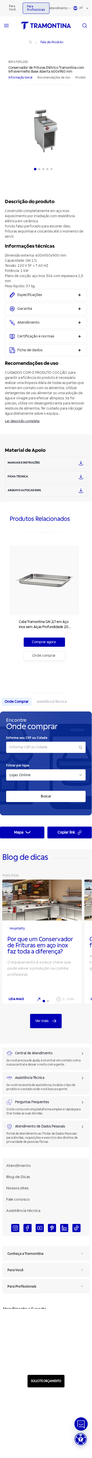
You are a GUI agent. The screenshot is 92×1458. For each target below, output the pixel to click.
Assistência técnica (23, 1210)
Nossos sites (17, 1188)
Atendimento (58, 8)
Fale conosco (18, 1199)
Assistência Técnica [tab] (52, 702)
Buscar (46, 796)
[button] (81, 1439)
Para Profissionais (36, 8)
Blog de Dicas (18, 1177)
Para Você (12, 8)
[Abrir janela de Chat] (81, 1424)
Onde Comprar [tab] (17, 702)
